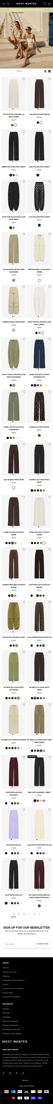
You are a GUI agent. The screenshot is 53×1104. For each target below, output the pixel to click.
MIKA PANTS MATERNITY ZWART (39, 792)
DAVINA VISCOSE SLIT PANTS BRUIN (14, 533)
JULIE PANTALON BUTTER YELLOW (39, 845)
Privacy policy (7, 993)
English (25, 1080)
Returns (5, 968)
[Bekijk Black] (38, 122)
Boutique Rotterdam (10, 1025)
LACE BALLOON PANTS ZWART (39, 217)
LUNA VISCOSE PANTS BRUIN (39, 114)
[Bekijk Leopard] (43, 596)
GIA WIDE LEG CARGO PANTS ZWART (39, 481)
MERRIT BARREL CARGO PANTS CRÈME (39, 271)
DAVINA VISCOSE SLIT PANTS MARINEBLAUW (39, 376)
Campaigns (6, 1017)
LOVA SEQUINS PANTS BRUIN (14, 480)
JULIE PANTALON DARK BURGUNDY (13, 794)
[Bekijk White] (19, 438)
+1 (47, 385)
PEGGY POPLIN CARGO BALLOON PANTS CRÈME (39, 323)
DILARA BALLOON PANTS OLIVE (14, 637)
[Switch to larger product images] (45, 71)
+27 (47, 595)
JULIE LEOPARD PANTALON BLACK (39, 637)
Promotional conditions (11, 997)
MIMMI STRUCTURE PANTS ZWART (14, 167)
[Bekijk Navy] (35, 385)
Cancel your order (9, 972)
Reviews (5, 1009)
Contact (5, 984)
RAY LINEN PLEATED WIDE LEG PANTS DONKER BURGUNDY (39, 896)
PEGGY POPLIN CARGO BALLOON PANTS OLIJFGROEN (13, 376)
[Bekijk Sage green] (41, 801)
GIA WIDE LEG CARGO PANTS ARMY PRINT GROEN (39, 741)
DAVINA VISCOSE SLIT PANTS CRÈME (39, 533)
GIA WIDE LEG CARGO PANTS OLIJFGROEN (14, 689)
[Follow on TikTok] (23, 1073)
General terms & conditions (13, 988)
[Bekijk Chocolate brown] (37, 596)
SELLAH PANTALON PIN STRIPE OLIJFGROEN (14, 271)
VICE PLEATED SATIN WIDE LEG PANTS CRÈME (14, 116)
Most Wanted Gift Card (11, 1029)
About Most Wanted (10, 1021)
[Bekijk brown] (40, 596)
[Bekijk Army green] (41, 490)
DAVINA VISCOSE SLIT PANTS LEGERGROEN (14, 428)
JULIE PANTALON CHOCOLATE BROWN (39, 586)
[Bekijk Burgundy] (39, 906)
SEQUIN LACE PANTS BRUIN (39, 427)
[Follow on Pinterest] (16, 1073)
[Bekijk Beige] (17, 175)
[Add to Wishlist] (24, 79)
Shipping (5, 976)
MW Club (6, 1013)
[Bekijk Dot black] (35, 596)
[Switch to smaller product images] (49, 71)
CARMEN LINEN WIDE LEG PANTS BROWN (13, 586)
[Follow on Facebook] (3, 1073)
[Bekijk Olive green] (14, 228)
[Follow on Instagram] (10, 1073)
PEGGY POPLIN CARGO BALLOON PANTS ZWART (13, 218)
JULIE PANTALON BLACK (13, 895)
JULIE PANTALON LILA (13, 845)
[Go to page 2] (39, 914)
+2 (47, 490)
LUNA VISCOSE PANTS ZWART (39, 167)
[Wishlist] (45, 4)
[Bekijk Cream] (15, 125)
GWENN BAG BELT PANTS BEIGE (13, 322)
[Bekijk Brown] (12, 125)
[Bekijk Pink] (44, 801)
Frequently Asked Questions (13, 980)
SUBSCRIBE (43, 943)
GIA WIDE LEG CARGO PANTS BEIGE (13, 740)
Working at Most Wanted (12, 1034)
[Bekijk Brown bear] (41, 122)
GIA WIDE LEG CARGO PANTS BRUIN (39, 689)
